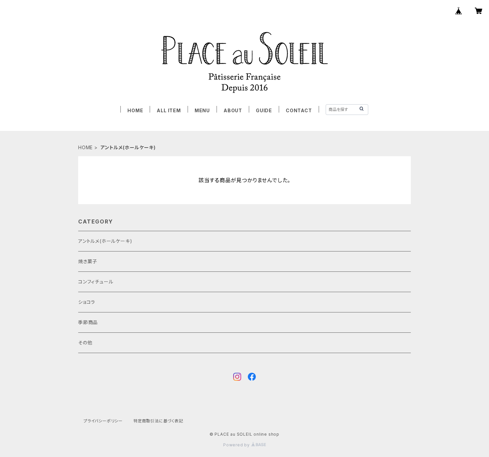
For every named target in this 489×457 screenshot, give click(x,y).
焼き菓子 (87, 261)
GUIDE (264, 110)
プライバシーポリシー (103, 420)
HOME (135, 110)
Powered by (237, 444)
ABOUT (233, 110)
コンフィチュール (95, 281)
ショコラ (86, 302)
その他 (85, 342)
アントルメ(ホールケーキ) (105, 241)
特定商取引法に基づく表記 (158, 420)
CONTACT (299, 110)
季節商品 (88, 322)
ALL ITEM (169, 110)
